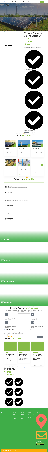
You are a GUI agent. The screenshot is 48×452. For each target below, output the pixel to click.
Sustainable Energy (35, 352)
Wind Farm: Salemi (5, 239)
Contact (28, 1)
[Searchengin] (7, 45)
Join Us (42, 1)
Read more (7, 174)
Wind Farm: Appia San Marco (7, 281)
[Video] (11, 45)
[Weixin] (9, 45)
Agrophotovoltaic (9, 167)
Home (13, 1)
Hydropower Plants (36, 148)
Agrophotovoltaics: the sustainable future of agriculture (23, 355)
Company (16, 1)
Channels (12, 22)
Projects (21, 1)
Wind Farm (21, 148)
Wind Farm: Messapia (5, 260)
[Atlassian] (5, 45)
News (24, 1)
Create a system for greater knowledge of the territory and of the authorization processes (37, 357)
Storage (20, 167)
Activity (6, 22)
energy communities (37, 167)
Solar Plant (8, 148)
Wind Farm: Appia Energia (6, 302)
